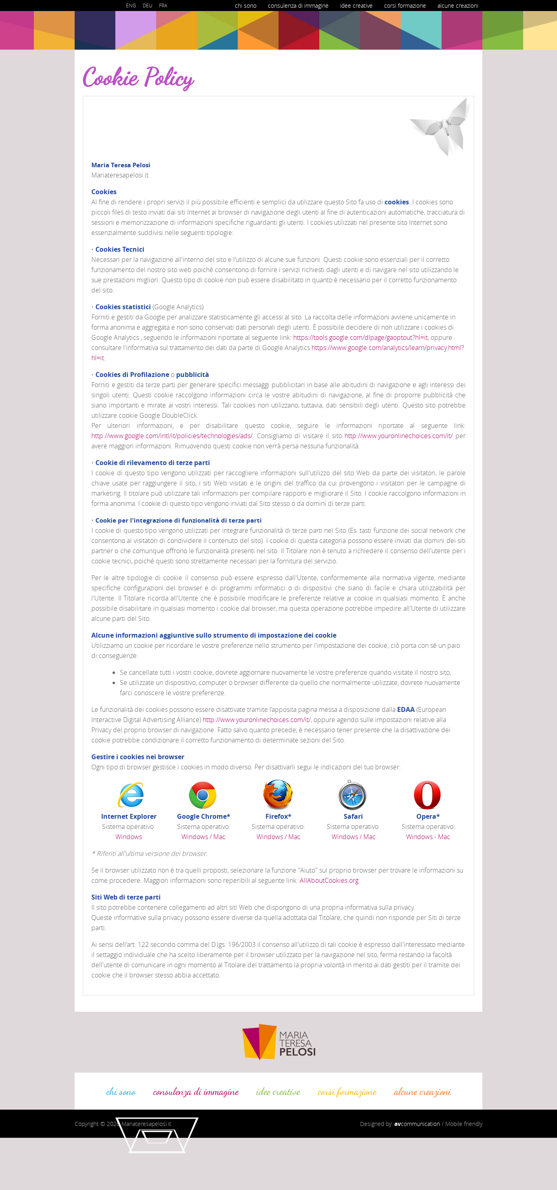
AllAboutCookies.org (329, 880)
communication (417, 1124)
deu (148, 5)
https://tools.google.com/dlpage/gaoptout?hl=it (360, 337)
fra (163, 5)
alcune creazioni (458, 5)
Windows (128, 836)
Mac (444, 836)
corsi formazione (405, 5)
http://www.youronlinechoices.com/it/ (399, 435)
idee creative (356, 5)
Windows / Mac (203, 836)
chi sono (245, 5)
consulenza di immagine (298, 5)
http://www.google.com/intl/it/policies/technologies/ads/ (171, 435)
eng (131, 5)
